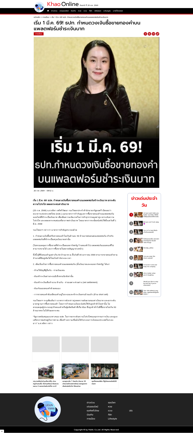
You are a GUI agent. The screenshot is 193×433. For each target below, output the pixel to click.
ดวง (85, 11)
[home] (48, 11)
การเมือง (45, 17)
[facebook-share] (145, 34)
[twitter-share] (149, 34)
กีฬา (90, 11)
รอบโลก (111, 402)
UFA (131, 410)
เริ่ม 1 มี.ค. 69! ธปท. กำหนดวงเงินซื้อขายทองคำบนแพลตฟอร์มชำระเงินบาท (79, 17)
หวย (79, 11)
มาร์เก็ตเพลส (118, 11)
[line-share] (153, 34)
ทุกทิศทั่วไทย (93, 410)
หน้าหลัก (37, 17)
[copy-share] (157, 34)
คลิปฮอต (97, 11)
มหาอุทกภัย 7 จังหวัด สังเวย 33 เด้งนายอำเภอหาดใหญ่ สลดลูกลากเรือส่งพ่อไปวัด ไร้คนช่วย (74, 383)
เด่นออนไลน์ (64, 11)
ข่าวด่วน (54, 11)
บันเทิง (73, 11)
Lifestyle (107, 11)
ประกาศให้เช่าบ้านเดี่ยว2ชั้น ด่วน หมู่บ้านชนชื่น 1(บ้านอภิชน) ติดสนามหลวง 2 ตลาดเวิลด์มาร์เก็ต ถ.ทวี (46, 383)
